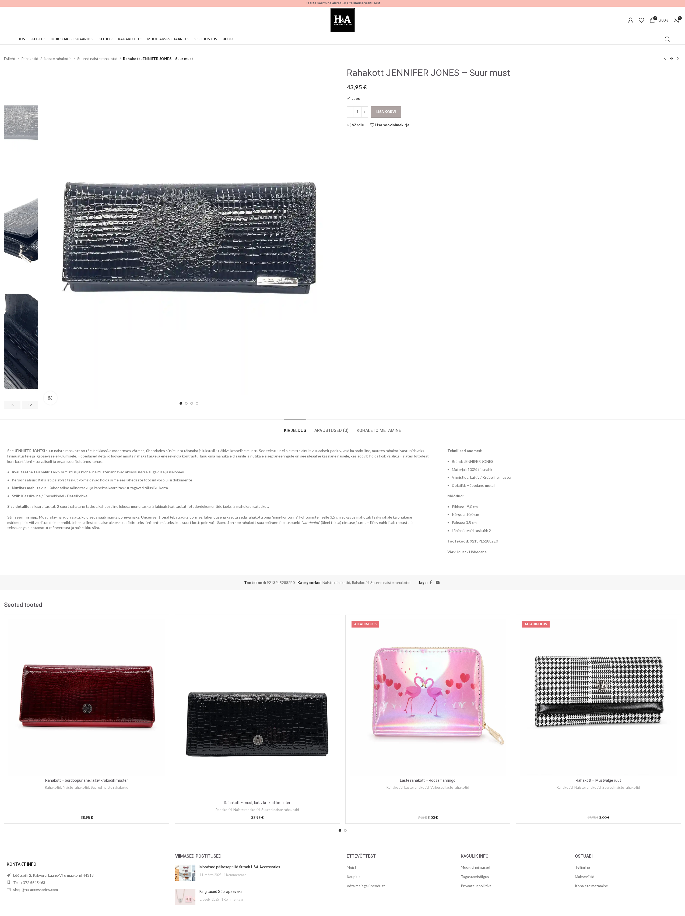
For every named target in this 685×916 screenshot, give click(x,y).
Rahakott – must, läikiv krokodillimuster (257, 803)
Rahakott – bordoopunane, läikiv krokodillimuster (86, 780)
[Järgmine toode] (678, 58)
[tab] (295, 428)
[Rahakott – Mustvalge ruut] (598, 697)
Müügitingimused (475, 867)
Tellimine (582, 867)
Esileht (10, 58)
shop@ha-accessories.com (35, 889)
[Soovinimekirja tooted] (641, 20)
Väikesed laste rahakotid (449, 787)
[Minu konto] (630, 20)
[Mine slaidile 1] (181, 403)
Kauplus (353, 876)
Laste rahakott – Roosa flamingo (427, 780)
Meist (351, 867)
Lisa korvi (386, 112)
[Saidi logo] (343, 19)
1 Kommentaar (235, 875)
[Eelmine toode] (665, 58)
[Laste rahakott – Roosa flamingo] (428, 697)
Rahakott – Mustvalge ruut (598, 780)
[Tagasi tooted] (671, 58)
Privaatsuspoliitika (476, 885)
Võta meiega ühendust (366, 885)
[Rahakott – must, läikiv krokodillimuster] (257, 708)
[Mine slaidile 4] (197, 403)
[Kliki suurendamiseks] (50, 398)
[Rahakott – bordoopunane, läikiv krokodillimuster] (86, 697)
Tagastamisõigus (475, 876)
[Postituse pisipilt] (185, 873)
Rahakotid (29, 58)
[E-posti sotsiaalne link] (437, 582)
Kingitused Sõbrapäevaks (221, 891)
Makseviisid (584, 876)
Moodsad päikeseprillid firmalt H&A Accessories (239, 867)
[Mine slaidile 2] (186, 403)
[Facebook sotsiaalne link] (431, 582)
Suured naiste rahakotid (97, 58)
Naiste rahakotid (58, 58)
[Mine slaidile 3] (191, 403)
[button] (12, 405)
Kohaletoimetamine (591, 885)
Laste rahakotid (416, 787)
